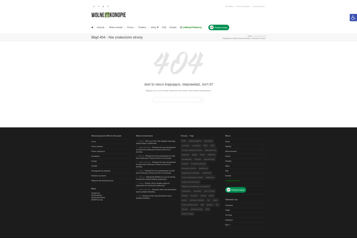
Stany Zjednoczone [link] (189, 205)
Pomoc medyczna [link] (243, 6)
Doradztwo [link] (229, 6)
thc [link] (217, 205)
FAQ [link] (164, 27)
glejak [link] (194, 155)
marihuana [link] (206, 173)
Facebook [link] (229, 205)
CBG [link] (212, 146)
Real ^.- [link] (228, 225)
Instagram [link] (229, 220)
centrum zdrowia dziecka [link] (192, 150)
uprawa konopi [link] (196, 209)
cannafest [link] (196, 146)
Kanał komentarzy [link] (98, 198)
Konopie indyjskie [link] (198, 164)
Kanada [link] (198, 159)
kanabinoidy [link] (186, 159)
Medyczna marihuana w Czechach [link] (196, 186)
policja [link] (203, 196)
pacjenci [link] (194, 196)
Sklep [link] (154, 27)
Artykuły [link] (101, 27)
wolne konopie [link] (187, 214)
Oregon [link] (185, 196)
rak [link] (208, 200)
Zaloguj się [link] (95, 193)
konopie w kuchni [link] (189, 168)
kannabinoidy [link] (209, 159)
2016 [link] (184, 141)
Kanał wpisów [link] (96, 195)
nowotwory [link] (186, 191)
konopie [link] (185, 164)
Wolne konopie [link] (116, 27)
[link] (353, 17)
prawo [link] (184, 200)
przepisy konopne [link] (197, 200)
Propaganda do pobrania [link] (100, 171)
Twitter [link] (227, 210)
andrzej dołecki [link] (195, 141)
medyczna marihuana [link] (190, 182)
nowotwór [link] (197, 191)
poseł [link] (211, 196)
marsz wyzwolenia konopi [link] (192, 177)
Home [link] (227, 142)
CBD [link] (205, 146)
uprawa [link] (185, 209)
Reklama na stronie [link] (98, 176)
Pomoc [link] (130, 27)
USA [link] (207, 209)
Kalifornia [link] (211, 155)
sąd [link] (202, 205)
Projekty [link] (142, 27)
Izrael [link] (202, 155)
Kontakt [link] (173, 27)
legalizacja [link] (203, 168)
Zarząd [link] (94, 161)
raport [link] (215, 200)
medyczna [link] (210, 177)
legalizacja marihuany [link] (190, 173)
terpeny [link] (210, 205)
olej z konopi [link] (209, 191)
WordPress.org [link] (97, 200)
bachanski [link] (208, 141)
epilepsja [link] (185, 155)
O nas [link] (93, 142)
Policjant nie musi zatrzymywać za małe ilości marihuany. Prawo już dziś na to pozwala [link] (156, 149)
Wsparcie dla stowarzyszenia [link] (102, 181)
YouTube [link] (228, 215)
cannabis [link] (185, 146)
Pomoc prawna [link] (259, 6)
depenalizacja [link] (210, 150)
